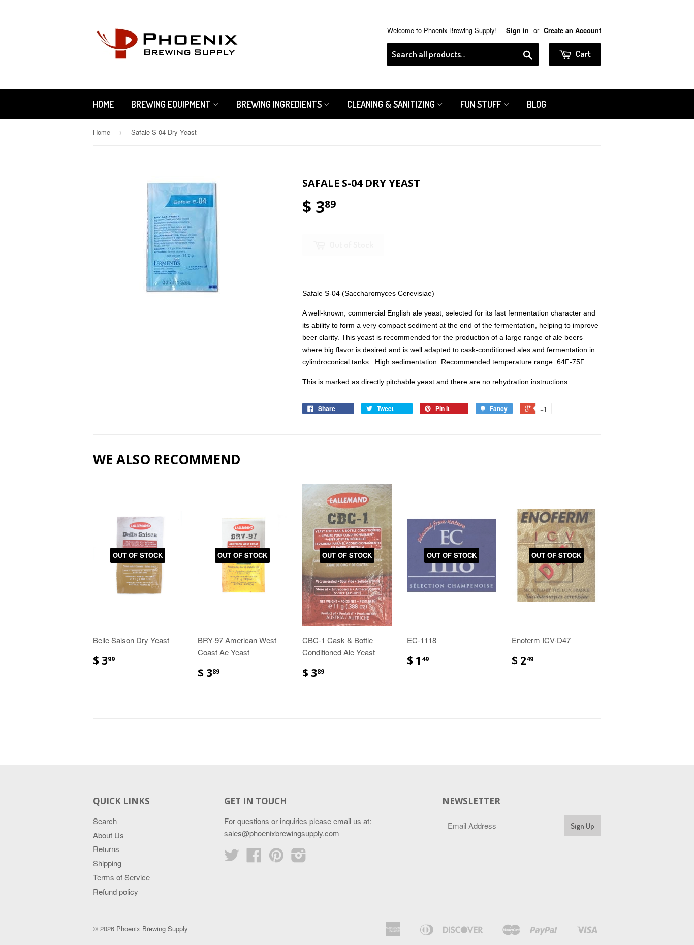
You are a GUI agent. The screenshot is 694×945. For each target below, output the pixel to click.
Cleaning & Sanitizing (392, 104)
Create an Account (572, 30)
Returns (106, 848)
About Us (108, 835)
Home (103, 104)
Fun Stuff (481, 104)
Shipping (107, 863)
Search (105, 820)
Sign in (517, 30)
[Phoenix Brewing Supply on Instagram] (298, 858)
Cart (582, 53)
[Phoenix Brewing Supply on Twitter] (231, 858)
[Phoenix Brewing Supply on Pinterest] (276, 858)
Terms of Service (121, 877)
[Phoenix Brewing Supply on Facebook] (254, 858)
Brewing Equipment (172, 104)
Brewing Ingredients (280, 104)
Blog (536, 104)
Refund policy (115, 891)
